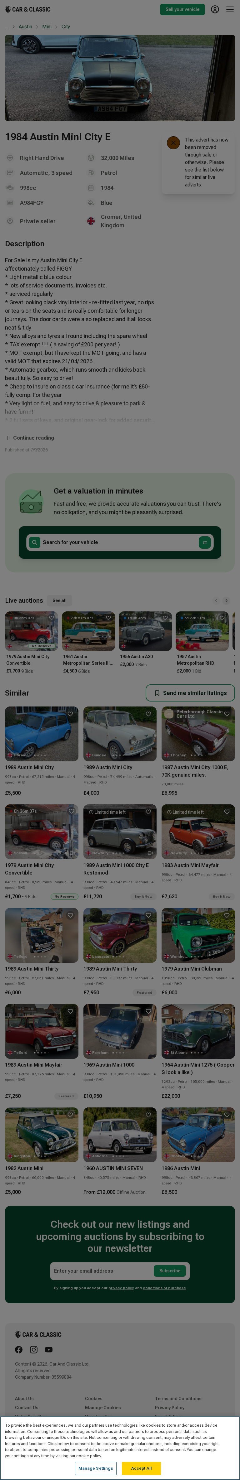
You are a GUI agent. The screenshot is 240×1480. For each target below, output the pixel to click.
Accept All (141, 1468)
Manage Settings (95, 1468)
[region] (120, 1448)
